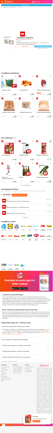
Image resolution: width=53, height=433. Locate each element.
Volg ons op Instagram (17, 369)
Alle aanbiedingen (4, 370)
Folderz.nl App (4, 373)
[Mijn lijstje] (48, 2)
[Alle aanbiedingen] (15, 138)
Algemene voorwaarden (29, 424)
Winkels (4, 7)
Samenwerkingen (28, 371)
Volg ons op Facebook (17, 368)
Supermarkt (14, 332)
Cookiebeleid (43, 424)
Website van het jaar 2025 (6, 379)
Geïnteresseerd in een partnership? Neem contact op (29, 368)
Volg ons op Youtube (17, 371)
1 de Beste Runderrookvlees (15, 334)
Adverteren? (3, 368)
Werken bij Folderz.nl (5, 377)
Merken (2, 371)
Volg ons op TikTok (17, 373)
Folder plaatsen (4, 376)
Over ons (3, 374)
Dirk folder (39, 42)
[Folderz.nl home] (9, 1)
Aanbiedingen (12, 7)
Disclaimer (22, 424)
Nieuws (2, 380)
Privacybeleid (37, 424)
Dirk (8, 7)
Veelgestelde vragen (5, 366)
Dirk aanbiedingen (7, 138)
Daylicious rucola (44, 332)
